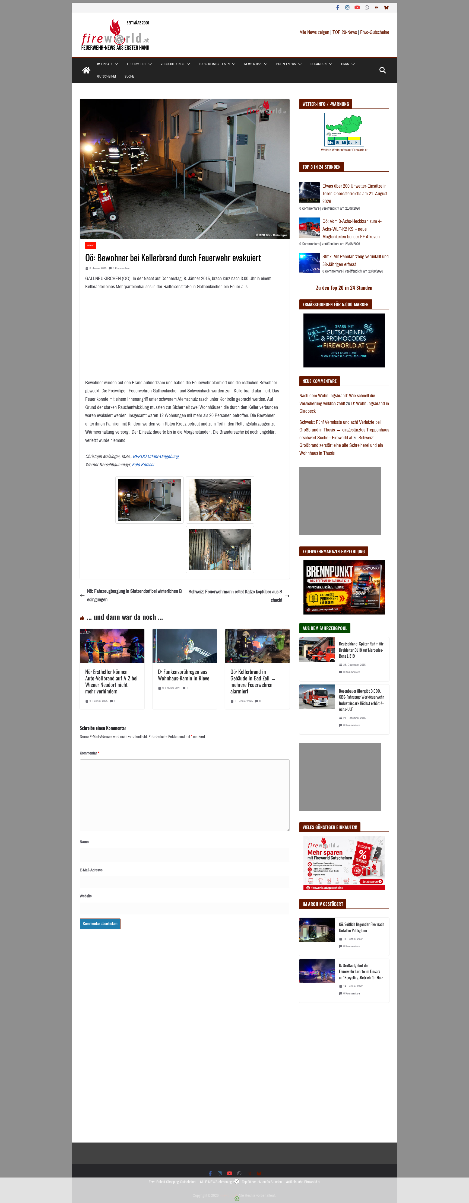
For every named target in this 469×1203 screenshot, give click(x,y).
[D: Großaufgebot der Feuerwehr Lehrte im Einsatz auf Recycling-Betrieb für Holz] (317, 981)
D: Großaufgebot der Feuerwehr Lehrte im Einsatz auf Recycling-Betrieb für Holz (361, 971)
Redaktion (318, 64)
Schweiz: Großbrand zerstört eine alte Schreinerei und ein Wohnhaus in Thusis (341, 445)
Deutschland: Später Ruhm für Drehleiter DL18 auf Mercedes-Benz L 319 (361, 650)
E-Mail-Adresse (91, 870)
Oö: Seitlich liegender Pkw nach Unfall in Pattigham (361, 927)
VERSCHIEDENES (172, 64)
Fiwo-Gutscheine (374, 32)
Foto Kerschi (143, 464)
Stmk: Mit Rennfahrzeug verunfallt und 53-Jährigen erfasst (355, 260)
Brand (90, 245)
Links (345, 64)
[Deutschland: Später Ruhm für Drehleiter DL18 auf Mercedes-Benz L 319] (317, 659)
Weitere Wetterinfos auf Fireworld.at (344, 150)
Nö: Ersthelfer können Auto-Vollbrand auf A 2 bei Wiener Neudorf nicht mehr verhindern (111, 681)
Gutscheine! (106, 76)
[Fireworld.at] (86, 70)
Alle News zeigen (314, 32)
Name (84, 842)
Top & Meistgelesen (214, 64)
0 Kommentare (121, 268)
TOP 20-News (345, 32)
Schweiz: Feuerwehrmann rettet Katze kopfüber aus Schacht (235, 596)
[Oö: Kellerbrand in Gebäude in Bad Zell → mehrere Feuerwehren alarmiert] (257, 633)
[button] (115, 64)
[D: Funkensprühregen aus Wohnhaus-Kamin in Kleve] (185, 633)
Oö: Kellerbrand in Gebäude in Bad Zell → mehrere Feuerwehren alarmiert (253, 681)
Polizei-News (286, 64)
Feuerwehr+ (136, 64)
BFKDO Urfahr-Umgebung (156, 456)
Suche (129, 76)
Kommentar (89, 753)
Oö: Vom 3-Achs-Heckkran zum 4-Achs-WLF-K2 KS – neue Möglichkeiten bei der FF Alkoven (352, 229)
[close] (236, 1181)
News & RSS (253, 64)
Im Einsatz (104, 64)
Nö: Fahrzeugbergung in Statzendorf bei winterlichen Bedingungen (134, 595)
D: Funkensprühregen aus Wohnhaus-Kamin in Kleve (183, 674)
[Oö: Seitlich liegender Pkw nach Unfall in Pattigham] (317, 936)
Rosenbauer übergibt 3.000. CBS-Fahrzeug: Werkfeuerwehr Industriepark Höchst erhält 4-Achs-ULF (361, 700)
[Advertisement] (340, 501)
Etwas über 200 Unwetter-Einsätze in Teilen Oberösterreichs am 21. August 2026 (354, 194)
